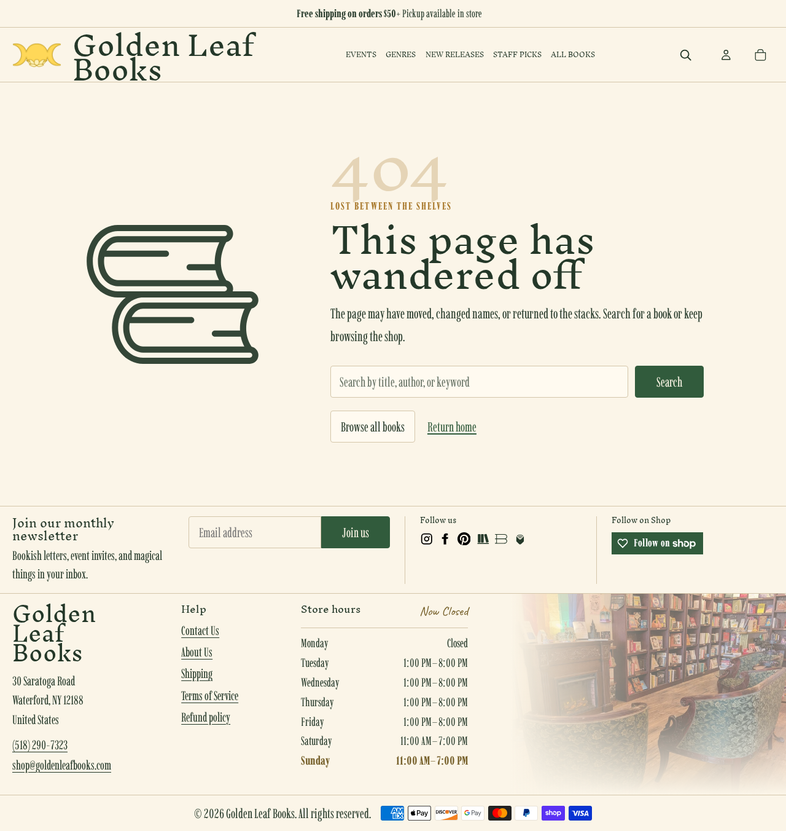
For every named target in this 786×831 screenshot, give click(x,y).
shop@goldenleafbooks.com (61, 765)
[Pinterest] (464, 539)
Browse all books (373, 427)
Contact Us (200, 630)
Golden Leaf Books (163, 55)
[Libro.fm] (520, 539)
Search (669, 382)
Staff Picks (517, 54)
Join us (355, 532)
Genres (401, 54)
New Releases (455, 54)
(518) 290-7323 (40, 745)
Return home (452, 427)
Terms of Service (209, 695)
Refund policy (205, 717)
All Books (573, 54)
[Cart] (760, 54)
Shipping (196, 673)
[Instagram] (427, 539)
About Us (196, 652)
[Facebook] (445, 539)
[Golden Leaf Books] (36, 55)
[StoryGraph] (482, 539)
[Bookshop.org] (501, 539)
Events (361, 54)
